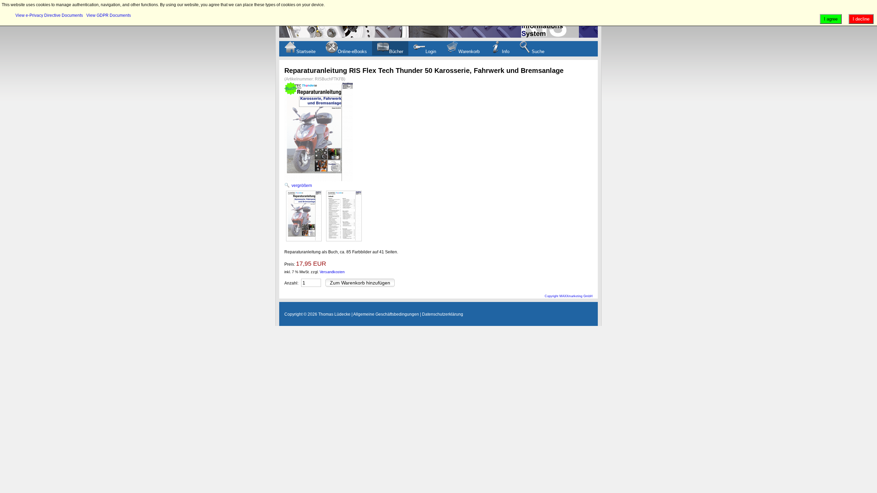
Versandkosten (332, 272)
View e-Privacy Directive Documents (49, 15)
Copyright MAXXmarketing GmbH (569, 296)
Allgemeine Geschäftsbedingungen (386, 314)
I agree (831, 19)
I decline (861, 19)
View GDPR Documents (108, 15)
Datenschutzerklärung (442, 314)
